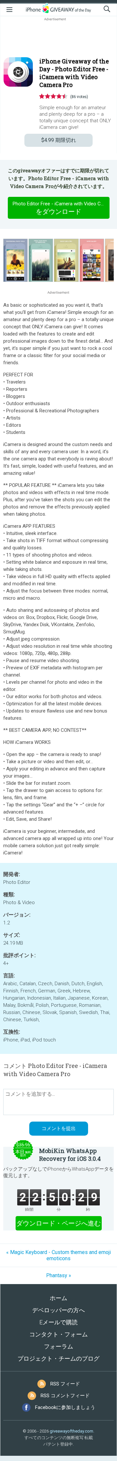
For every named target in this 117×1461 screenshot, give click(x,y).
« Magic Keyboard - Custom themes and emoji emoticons (58, 1255)
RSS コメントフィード (65, 1396)
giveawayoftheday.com (71, 1431)
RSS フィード (65, 1384)
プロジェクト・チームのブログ (58, 1358)
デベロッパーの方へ (58, 1310)
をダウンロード (61, 208)
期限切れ (58, 140)
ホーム (58, 1298)
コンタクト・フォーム (58, 1334)
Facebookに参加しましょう (65, 1407)
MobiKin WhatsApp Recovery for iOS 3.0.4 (70, 1154)
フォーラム (58, 1346)
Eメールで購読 (58, 1322)
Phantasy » (58, 1275)
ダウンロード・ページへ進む (58, 1223)
